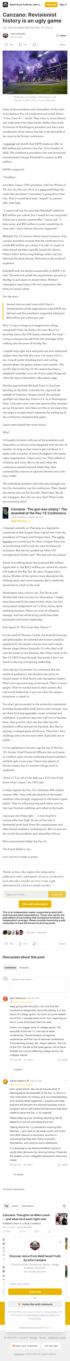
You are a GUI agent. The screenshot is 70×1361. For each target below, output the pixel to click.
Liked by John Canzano (23, 1002)
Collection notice (57, 1337)
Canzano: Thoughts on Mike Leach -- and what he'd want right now (26, 1217)
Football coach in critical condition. (22, 1223)
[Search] (64, 1206)
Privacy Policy (34, 1318)
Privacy (33, 1337)
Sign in (63, 4)
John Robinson (18, 998)
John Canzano (17, 34)
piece (43, 189)
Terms (42, 1337)
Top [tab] (6, 1205)
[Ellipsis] (65, 997)
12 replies (18, 1174)
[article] (35, 1223)
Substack (19, 1354)
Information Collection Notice (41, 1315)
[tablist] (17, 967)
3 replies (18, 1069)
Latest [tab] (15, 1205)
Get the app (51, 1345)
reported (9, 144)
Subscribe (51, 4)
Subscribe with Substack (37, 1304)
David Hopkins (18, 1080)
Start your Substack (26, 1345)
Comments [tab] (10, 967)
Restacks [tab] (24, 967)
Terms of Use (50, 1311)
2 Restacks (42, 932)
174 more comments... (14, 1189)
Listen (63, 35)
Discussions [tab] (27, 1205)
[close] (60, 1241)
